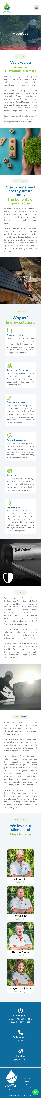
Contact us (27, 1078)
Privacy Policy (27, 1087)
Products (26, 1084)
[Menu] (36, 7)
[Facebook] (10, 1090)
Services (26, 1081)
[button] (20, 56)
